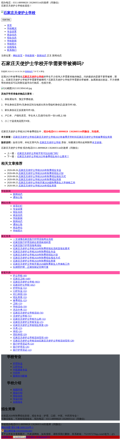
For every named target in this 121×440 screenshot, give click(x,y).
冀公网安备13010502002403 (18, 431)
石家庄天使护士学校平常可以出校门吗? (37, 153)
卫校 (17, 303)
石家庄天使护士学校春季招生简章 (94, 137)
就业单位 (17, 227)
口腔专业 (20, 291)
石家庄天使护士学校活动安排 (30, 337)
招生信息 (12, 37)
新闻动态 (41, 55)
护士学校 (20, 275)
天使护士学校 (22, 316)
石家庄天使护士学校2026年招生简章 (37, 185)
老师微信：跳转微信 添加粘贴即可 (25, 437)
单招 (17, 331)
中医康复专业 (20, 369)
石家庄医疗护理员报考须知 (27, 245)
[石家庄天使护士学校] (18, 13)
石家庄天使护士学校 (23, 137)
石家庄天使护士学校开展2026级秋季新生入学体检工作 (46, 182)
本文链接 (97, 142)
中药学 (16, 373)
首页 (9, 25)
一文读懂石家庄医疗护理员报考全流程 (33, 239)
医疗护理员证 (22, 350)
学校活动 (20, 306)
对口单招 (20, 294)
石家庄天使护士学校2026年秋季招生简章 (39, 179)
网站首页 (17, 55)
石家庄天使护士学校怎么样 (29, 319)
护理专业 (20, 288)
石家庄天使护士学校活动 (28, 313)
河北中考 (20, 309)
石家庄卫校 (21, 278)
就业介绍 (17, 392)
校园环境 (17, 389)
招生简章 (20, 297)
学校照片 (12, 44)
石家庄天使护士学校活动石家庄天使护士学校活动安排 (43, 340)
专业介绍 (17, 399)
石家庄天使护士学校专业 (28, 322)
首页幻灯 (17, 206)
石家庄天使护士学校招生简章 (30, 325)
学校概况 (12, 28)
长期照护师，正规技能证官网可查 (30, 267)
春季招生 (20, 300)
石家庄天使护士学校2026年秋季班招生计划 (40, 173)
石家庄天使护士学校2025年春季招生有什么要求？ (43, 156)
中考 (17, 328)
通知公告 (17, 197)
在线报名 (12, 47)
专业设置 (12, 31)
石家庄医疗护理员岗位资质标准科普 (32, 242)
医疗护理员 (21, 347)
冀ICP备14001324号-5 (22, 427)
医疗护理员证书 (23, 344)
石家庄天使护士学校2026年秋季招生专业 (39, 170)
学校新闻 (12, 41)
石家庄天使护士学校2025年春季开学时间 (55, 137)
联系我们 (12, 50)
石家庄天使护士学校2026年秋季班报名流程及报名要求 (41, 248)
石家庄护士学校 (24, 285)
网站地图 (6, 427)
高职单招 (20, 334)
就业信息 (12, 34)
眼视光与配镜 (20, 376)
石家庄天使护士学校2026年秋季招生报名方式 (42, 176)
